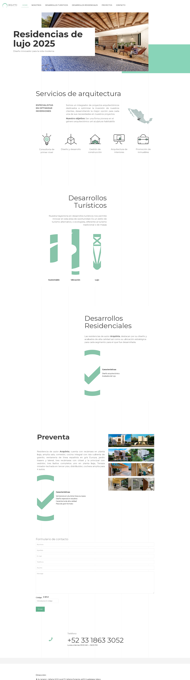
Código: (39, 597)
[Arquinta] (9, 5)
